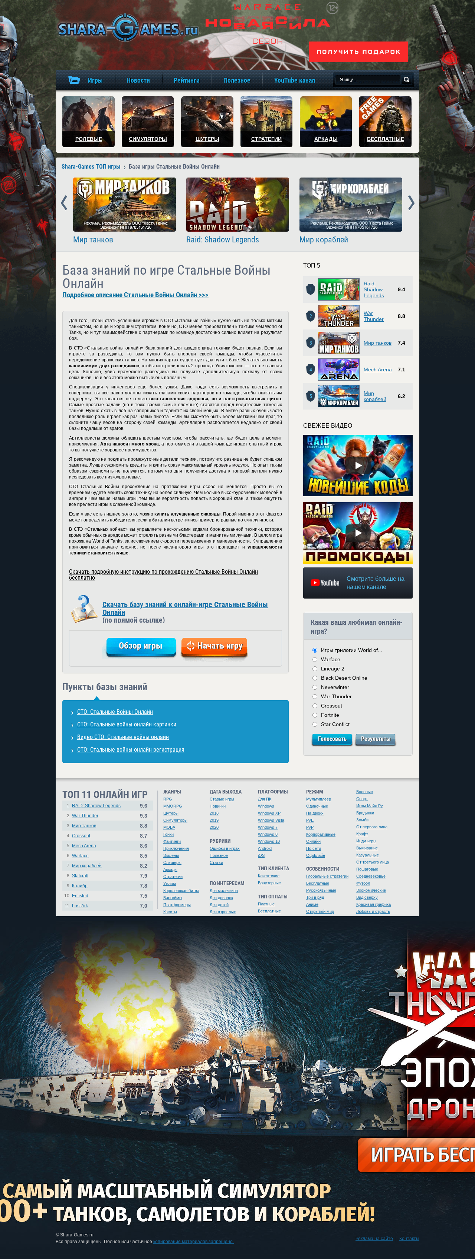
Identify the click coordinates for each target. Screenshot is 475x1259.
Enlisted (80, 895)
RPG (167, 799)
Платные (266, 904)
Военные (364, 791)
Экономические (371, 890)
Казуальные (367, 855)
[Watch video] (358, 465)
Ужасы (169, 883)
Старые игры (222, 799)
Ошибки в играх (225, 848)
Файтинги (172, 841)
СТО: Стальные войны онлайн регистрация (130, 749)
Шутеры (170, 813)
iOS (261, 855)
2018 (214, 813)
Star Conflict (335, 724)
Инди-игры (366, 841)
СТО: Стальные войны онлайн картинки (126, 724)
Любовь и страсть (373, 911)
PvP (310, 827)
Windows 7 (268, 827)
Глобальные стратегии (327, 876)
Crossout (331, 706)
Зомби (362, 820)
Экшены (171, 855)
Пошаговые (367, 869)
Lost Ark (80, 905)
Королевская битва (181, 890)
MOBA (169, 827)
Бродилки (365, 813)
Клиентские (268, 876)
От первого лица (371, 827)
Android (265, 848)
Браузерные (269, 883)
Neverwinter (335, 687)
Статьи (216, 862)
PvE (310, 820)
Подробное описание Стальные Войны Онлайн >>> (135, 295)
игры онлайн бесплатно (127, 27)
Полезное (219, 855)
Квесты (170, 912)
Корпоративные (320, 834)
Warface (330, 659)
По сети (313, 848)
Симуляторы (175, 820)
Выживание (367, 848)
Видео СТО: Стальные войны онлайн (123, 737)
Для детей (219, 904)
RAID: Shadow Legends (96, 805)
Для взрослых (223, 912)
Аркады (170, 869)
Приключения (176, 848)
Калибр (80, 885)
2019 (214, 820)
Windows (266, 806)
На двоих (315, 813)
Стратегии (173, 876)
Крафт (362, 834)
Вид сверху (367, 897)
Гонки (168, 834)
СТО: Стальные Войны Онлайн (115, 711)
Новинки (218, 806)
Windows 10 (269, 841)
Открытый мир (320, 911)
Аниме (312, 904)
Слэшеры (172, 862)
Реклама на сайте (374, 1238)
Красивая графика (373, 904)
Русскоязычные (321, 890)
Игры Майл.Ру (369, 806)
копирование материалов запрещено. (193, 1241)
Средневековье (371, 876)
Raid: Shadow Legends (222, 239)
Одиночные (317, 806)
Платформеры (177, 904)
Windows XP (269, 813)
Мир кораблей (323, 239)
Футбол (363, 883)
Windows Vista (271, 820)
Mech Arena (378, 369)
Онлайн (313, 841)
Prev (64, 203)
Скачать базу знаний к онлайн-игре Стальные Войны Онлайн (185, 611)
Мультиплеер (318, 799)
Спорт (362, 798)
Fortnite (330, 715)
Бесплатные (269, 911)
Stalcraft (80, 875)
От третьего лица (372, 862)
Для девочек (221, 897)
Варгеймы (172, 897)
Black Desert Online (344, 678)
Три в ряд (315, 897)
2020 (214, 827)
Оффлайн (315, 855)
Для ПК (264, 799)
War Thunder (374, 316)
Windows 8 (268, 834)
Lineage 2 (332, 669)
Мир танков (93, 239)
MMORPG (172, 806)
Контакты (409, 1238)
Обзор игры (141, 645)
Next (411, 203)
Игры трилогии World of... (351, 650)
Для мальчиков (224, 890)
